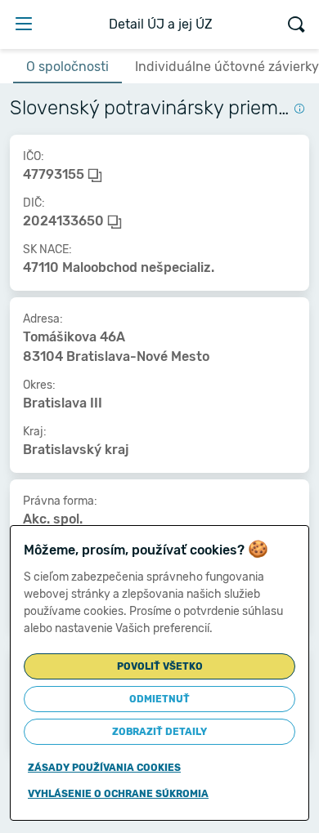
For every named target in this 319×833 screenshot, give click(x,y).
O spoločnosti (67, 66)
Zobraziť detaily (159, 731)
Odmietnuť (159, 699)
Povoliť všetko (160, 666)
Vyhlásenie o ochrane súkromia (118, 794)
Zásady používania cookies (104, 767)
